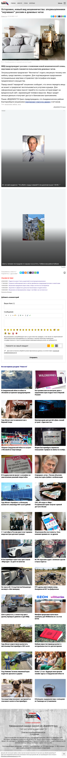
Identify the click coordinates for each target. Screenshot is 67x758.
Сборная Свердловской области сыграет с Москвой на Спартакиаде (16, 448)
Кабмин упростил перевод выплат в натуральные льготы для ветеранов (48, 645)
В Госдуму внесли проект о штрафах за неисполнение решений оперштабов (15, 476)
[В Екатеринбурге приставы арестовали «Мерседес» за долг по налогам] (16, 549)
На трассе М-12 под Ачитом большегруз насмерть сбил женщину (16, 588)
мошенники (8, 104)
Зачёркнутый (13, 315)
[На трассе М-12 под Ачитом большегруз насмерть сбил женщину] (16, 576)
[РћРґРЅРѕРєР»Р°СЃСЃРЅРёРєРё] (55, 16)
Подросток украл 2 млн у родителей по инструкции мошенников (26, 281)
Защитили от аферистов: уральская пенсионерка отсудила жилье (27, 287)
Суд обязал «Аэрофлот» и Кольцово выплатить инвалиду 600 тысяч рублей (15, 503)
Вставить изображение (20, 315)
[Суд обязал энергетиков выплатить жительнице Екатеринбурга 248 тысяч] (16, 633)
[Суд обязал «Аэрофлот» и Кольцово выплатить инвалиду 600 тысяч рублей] (16, 492)
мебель (15, 104)
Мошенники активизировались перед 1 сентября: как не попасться (27, 289)
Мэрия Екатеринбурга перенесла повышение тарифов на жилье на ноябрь (50, 448)
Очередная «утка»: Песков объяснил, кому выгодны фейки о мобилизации (49, 476)
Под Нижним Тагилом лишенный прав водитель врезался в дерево (15, 672)
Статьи (26, 3)
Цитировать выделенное (27, 315)
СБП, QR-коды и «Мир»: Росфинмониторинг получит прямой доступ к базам (48, 504)
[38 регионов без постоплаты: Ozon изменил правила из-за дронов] (50, 521)
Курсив (8, 315)
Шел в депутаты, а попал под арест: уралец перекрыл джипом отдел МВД (15, 615)
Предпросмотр (30, 315)
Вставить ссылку (22, 315)
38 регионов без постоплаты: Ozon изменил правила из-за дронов (47, 533)
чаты (19, 104)
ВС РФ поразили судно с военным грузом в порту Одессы (50, 560)
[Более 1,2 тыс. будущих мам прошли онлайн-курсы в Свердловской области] (50, 661)
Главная (13, 3)
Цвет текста (15, 315)
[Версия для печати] (65, 273)
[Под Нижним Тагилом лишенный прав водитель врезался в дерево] (16, 661)
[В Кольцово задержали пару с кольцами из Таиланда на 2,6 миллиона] (50, 688)
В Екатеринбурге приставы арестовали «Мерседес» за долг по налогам (15, 560)
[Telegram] (57, 16)
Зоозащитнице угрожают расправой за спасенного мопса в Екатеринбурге (16, 700)
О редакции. (34, 734)
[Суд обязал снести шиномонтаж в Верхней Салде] (16, 409)
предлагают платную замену (38, 102)
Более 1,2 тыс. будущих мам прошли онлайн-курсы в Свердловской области (49, 672)
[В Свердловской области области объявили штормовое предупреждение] (16, 380)
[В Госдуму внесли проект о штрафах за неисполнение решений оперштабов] (16, 464)
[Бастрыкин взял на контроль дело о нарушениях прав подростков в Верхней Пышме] (50, 380)
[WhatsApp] (63, 16)
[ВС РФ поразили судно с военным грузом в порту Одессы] (50, 549)
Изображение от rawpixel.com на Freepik (18, 62)
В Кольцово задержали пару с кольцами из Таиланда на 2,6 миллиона (50, 700)
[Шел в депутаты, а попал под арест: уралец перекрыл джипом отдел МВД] (16, 604)
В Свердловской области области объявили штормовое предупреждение (15, 391)
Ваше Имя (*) (9, 303)
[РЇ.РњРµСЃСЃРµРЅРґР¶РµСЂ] (51, 16)
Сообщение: (9, 312)
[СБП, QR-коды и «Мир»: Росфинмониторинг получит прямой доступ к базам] (50, 492)
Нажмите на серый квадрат (17, 346)
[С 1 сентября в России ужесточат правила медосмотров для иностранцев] (16, 521)
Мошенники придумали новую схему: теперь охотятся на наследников (28, 285)
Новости (19, 3)
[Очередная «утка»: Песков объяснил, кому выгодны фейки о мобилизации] (50, 464)
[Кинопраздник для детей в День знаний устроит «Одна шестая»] (50, 409)
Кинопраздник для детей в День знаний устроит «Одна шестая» (49, 421)
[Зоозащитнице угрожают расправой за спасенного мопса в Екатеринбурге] (16, 688)
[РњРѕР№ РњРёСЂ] (65, 16)
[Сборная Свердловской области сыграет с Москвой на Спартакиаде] (16, 437)
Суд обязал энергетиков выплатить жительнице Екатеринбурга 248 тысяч (15, 645)
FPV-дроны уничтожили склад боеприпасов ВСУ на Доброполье (47, 588)
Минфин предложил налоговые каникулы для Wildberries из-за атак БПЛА (48, 616)
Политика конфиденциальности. (33, 732)
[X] (59, 16)
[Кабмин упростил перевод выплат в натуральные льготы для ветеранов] (50, 633)
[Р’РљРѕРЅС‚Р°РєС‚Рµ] (53, 16)
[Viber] (61, 16)
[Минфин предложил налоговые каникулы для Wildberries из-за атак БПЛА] (50, 604)
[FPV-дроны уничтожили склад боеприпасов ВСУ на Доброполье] (50, 576)
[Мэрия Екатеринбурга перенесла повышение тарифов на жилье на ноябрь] (50, 437)
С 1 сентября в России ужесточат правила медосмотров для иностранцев (16, 533)
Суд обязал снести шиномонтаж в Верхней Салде (14, 421)
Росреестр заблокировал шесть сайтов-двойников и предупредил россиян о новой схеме (34, 283)
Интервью (32, 3)
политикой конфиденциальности (9, 756)
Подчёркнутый (10, 315)
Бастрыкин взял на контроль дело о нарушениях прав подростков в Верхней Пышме (49, 392)
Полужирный (6, 315)
